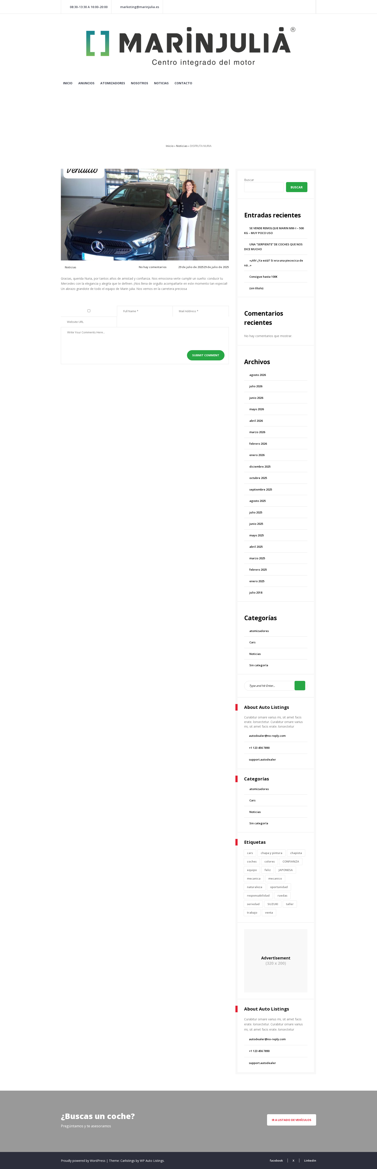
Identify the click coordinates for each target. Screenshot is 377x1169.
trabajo (252, 912)
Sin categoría (258, 665)
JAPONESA (286, 870)
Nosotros (139, 83)
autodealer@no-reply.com (267, 736)
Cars (252, 642)
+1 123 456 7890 (259, 748)
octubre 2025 (258, 478)
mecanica (253, 878)
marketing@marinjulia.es (139, 7)
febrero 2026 (258, 444)
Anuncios (86, 83)
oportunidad (279, 887)
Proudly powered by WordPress (83, 1161)
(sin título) (256, 288)
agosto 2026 (257, 375)
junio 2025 (256, 524)
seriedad (253, 904)
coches (252, 861)
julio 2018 (255, 592)
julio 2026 (255, 386)
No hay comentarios (152, 267)
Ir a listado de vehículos (291, 1120)
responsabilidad (258, 895)
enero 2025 (256, 581)
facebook (276, 1160)
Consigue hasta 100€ (263, 277)
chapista (296, 853)
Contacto (183, 83)
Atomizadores (112, 83)
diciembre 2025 (260, 466)
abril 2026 (256, 421)
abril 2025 (256, 547)
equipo (252, 870)
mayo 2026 (256, 409)
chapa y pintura (271, 853)
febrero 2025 (258, 570)
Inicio (67, 83)
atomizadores (259, 631)
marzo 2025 (257, 558)
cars (250, 853)
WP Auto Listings (152, 1161)
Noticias (161, 83)
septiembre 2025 (260, 489)
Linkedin (310, 1160)
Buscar (249, 180)
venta (269, 912)
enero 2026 (256, 455)
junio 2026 (256, 398)
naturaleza (254, 887)
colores (269, 861)
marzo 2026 (257, 432)
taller (290, 904)
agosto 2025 (257, 501)
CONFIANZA (291, 861)
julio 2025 (255, 512)
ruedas (282, 895)
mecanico (275, 878)
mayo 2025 (256, 535)
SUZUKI (272, 904)
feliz (268, 870)
